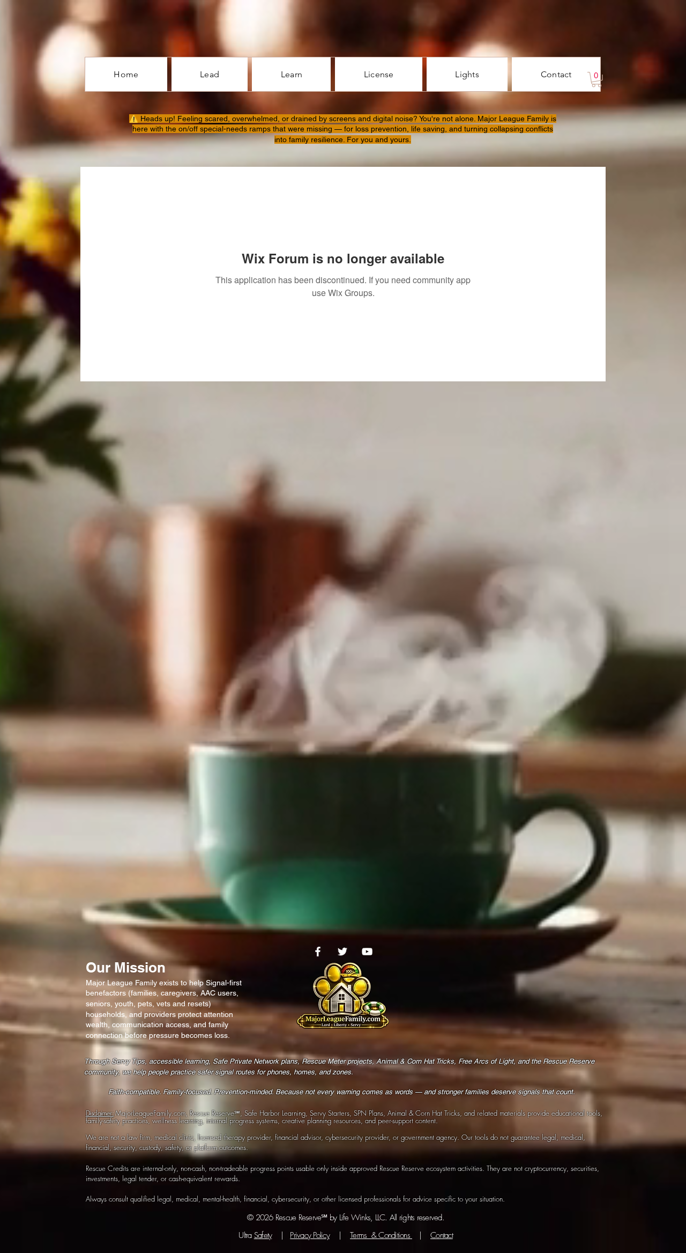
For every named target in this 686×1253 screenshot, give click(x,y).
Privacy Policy (310, 1235)
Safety (263, 1235)
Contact (441, 1235)
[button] (596, 79)
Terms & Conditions (381, 1235)
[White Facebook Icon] (317, 951)
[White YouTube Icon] (367, 951)
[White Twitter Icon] (342, 951)
